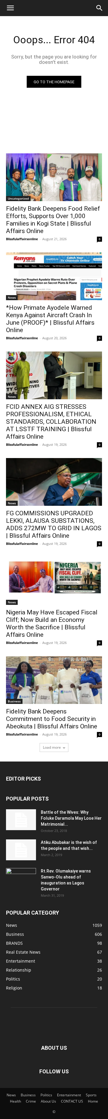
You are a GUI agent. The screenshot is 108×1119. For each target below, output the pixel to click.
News (12, 297)
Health (15, 1101)
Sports (91, 1095)
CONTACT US (72, 1101)
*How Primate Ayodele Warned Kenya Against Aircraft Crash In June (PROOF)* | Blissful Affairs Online (50, 319)
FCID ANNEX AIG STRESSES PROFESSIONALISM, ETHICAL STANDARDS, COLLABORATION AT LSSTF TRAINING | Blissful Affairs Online (51, 421)
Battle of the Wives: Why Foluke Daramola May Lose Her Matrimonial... (71, 818)
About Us (48, 1101)
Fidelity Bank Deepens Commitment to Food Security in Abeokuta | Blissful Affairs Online (52, 719)
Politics (46, 1095)
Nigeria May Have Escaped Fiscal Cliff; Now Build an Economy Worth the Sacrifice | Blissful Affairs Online (52, 623)
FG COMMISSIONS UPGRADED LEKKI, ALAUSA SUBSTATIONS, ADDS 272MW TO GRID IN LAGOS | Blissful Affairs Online (53, 524)
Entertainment (69, 1095)
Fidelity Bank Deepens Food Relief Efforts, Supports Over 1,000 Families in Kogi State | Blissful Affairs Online (53, 220)
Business (14, 701)
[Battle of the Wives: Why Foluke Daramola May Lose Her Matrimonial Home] (21, 819)
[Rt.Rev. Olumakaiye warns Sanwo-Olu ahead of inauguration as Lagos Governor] (21, 878)
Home (93, 1101)
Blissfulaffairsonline (22, 239)
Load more (52, 747)
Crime (31, 1101)
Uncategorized (18, 198)
